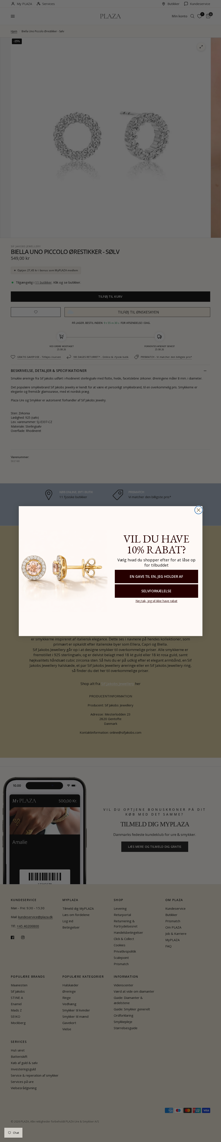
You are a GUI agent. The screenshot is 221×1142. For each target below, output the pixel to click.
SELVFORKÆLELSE (156, 591)
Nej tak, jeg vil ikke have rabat (156, 601)
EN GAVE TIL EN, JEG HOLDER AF (156, 576)
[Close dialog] (198, 510)
